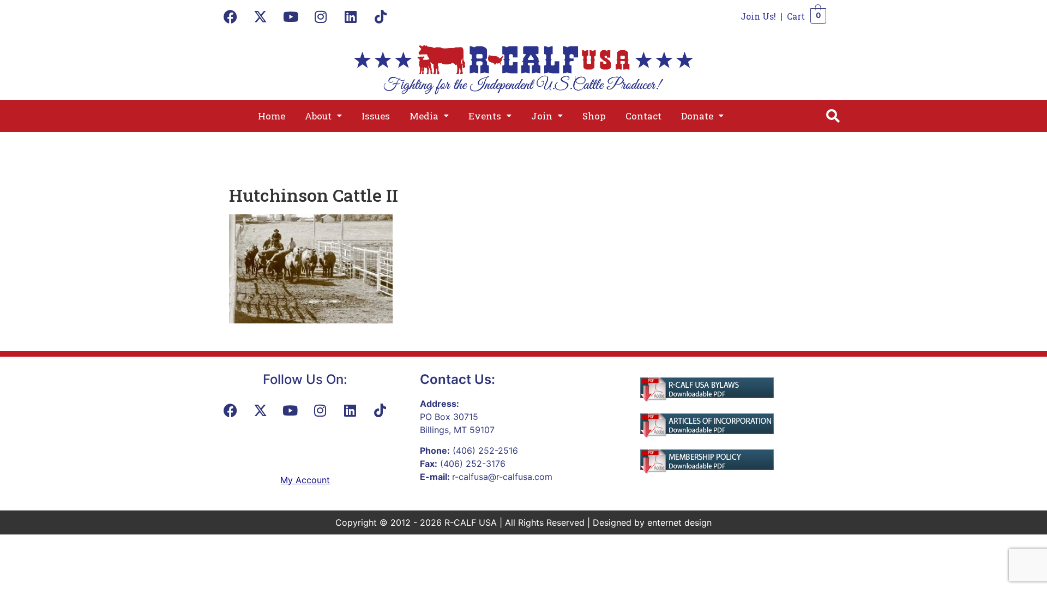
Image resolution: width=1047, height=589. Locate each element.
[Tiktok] (380, 16)
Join (541, 116)
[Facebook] (230, 16)
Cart (796, 16)
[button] (323, 116)
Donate (697, 116)
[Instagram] (320, 16)
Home (271, 116)
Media (424, 116)
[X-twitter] (260, 16)
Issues (376, 116)
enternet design (679, 522)
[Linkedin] (350, 16)
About (318, 116)
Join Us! (758, 16)
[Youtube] (290, 16)
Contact (643, 116)
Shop (594, 116)
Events (484, 116)
